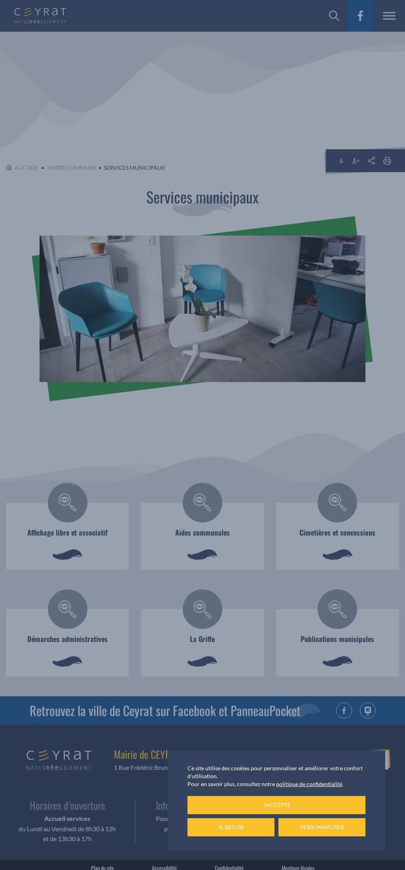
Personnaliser (322, 827)
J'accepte (277, 805)
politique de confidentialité (309, 784)
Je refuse (231, 827)
